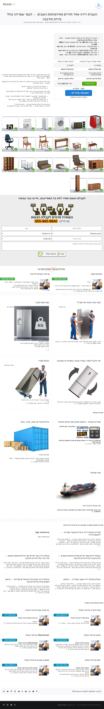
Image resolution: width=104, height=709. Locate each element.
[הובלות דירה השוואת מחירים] (52, 204)
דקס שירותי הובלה (93, 660)
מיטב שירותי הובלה (92, 635)
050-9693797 (61, 615)
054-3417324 (61, 665)
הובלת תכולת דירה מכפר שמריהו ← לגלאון (82, 579)
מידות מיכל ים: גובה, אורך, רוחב (35, 421)
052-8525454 (61, 640)
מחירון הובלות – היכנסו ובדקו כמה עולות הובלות (79, 421)
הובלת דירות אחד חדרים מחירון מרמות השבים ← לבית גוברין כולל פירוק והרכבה (79, 557)
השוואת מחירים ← (78, 93)
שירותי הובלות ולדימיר (40, 274)
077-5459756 (10, 615)
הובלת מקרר (43, 360)
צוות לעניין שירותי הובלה (90, 610)
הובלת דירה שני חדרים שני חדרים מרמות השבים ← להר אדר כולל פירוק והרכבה (27, 557)
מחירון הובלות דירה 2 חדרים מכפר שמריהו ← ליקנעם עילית (81, 533)
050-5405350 (10, 640)
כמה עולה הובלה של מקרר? (89, 302)
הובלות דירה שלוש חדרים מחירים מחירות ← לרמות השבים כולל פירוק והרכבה (27, 580)
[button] (99, 5)
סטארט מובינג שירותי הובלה (36, 660)
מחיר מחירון (89, 84)
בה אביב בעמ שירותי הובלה (37, 610)
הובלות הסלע (96, 274)
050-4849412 (10, 665)
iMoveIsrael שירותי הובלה (37, 635)
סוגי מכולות (95, 472)
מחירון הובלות (98, 413)
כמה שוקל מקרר (42, 302)
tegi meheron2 (42, 532)
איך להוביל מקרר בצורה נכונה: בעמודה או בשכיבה (79, 360)
